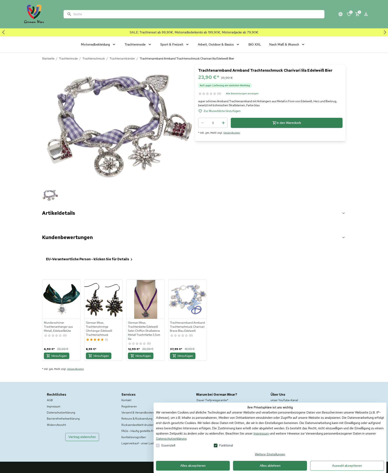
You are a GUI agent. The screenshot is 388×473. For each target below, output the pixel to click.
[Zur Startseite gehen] (34, 14)
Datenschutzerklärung (171, 439)
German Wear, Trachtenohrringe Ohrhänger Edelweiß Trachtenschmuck (99, 329)
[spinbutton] (213, 123)
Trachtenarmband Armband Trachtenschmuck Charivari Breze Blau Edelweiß (187, 327)
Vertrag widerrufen (82, 437)
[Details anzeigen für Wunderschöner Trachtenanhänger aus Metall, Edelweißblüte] (61, 299)
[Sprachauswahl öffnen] (340, 14)
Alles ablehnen (270, 465)
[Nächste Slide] (385, 32)
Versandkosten (231, 132)
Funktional (226, 445)
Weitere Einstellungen (270, 454)
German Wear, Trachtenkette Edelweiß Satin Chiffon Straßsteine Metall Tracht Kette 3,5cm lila (144, 331)
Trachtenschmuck (93, 58)
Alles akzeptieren (193, 465)
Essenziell (168, 445)
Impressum (261, 433)
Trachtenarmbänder (122, 58)
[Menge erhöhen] (223, 123)
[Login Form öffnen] (366, 14)
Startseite (48, 58)
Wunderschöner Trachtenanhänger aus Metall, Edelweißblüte (58, 327)
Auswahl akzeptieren (347, 465)
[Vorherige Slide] (3, 32)
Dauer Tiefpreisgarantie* (212, 400)
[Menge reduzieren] (202, 123)
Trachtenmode (68, 58)
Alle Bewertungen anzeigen (242, 93)
